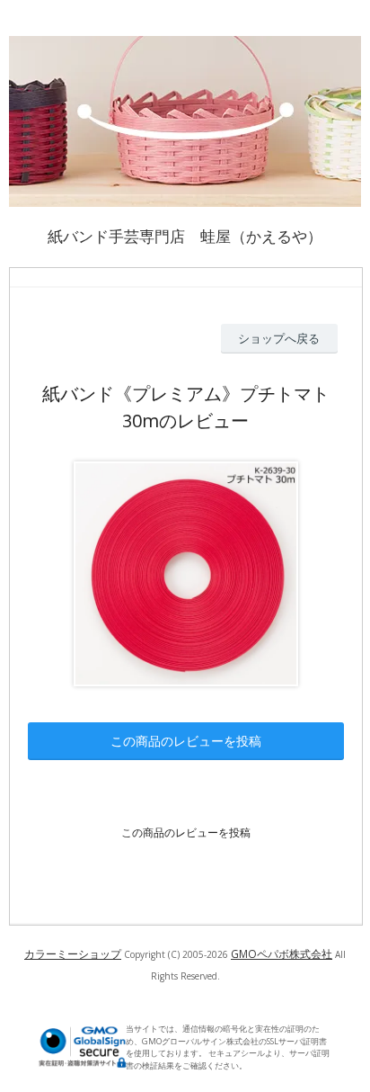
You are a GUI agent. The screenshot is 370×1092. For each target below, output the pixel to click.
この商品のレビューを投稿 (185, 740)
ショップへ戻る (279, 338)
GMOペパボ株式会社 (281, 954)
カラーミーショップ (72, 954)
